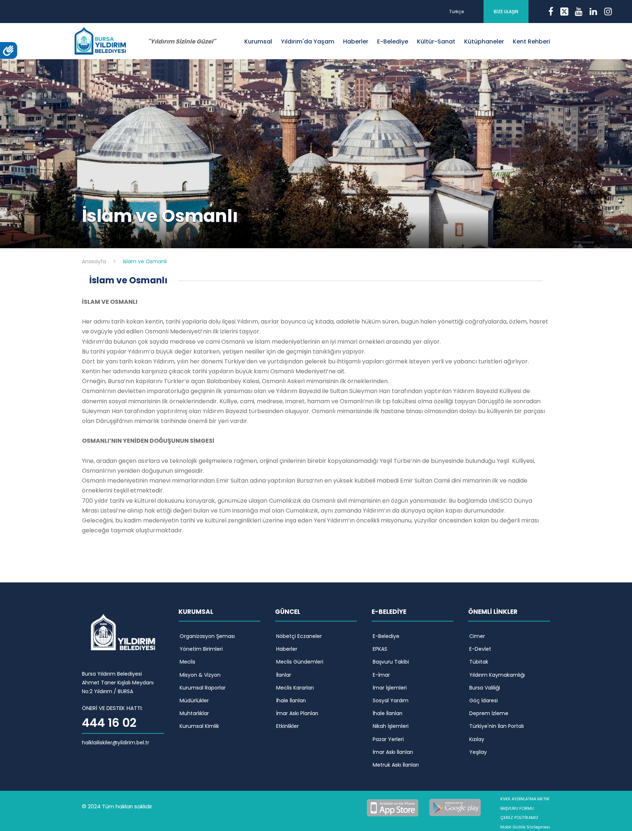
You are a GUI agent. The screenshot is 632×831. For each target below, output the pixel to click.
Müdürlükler (194, 700)
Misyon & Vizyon (200, 675)
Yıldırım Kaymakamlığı (497, 675)
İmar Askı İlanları (393, 752)
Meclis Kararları (295, 687)
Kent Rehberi (531, 41)
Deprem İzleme (488, 713)
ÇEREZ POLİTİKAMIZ (519, 817)
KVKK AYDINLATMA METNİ (524, 799)
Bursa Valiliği (484, 687)
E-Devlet (480, 649)
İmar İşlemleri (390, 687)
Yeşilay (478, 752)
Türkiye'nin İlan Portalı (496, 726)
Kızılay (476, 739)
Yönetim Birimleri (201, 649)
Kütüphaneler (484, 41)
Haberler (355, 41)
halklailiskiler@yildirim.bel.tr (115, 742)
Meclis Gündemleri (299, 661)
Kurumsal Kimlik (199, 726)
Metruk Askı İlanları (396, 764)
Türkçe (456, 11)
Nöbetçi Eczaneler (299, 636)
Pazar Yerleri (388, 739)
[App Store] (394, 807)
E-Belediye (392, 41)
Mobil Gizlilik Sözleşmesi (525, 827)
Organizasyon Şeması (207, 636)
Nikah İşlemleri (391, 726)
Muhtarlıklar (194, 713)
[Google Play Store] (455, 807)
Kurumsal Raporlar (203, 687)
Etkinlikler (287, 726)
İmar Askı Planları (297, 713)
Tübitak (478, 661)
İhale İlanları (291, 700)
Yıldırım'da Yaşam (307, 41)
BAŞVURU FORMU (517, 808)
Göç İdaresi (483, 700)
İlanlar (283, 675)
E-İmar (381, 675)
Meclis (187, 661)
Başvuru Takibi (391, 661)
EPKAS (380, 649)
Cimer (477, 636)
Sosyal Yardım (391, 700)
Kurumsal (258, 41)
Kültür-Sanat (436, 41)
